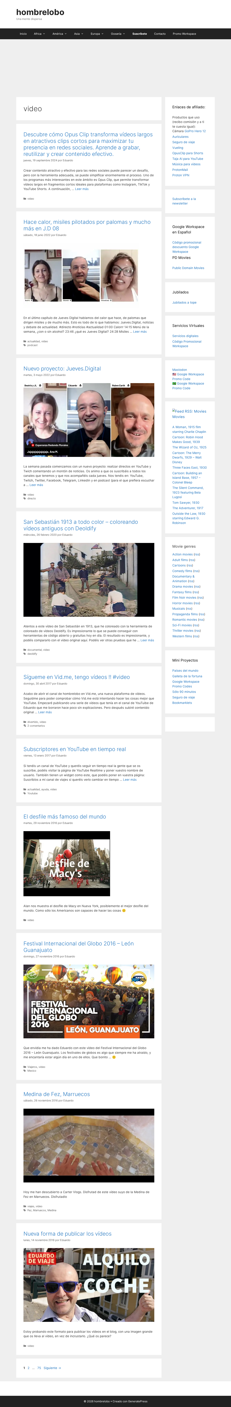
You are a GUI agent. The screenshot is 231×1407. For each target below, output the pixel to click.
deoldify (32, 653)
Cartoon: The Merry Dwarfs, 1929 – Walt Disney (187, 457)
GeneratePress (137, 1401)
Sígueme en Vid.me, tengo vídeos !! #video (76, 677)
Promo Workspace (184, 33)
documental (34, 649)
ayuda (45, 789)
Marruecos (39, 1210)
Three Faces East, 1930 (189, 467)
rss (197, 554)
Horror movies (182, 603)
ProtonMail (180, 170)
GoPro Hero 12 (195, 131)
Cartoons (179, 565)
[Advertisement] (115, 66)
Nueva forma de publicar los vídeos (67, 1233)
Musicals (178, 608)
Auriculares (180, 136)
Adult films (180, 560)
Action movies (182, 554)
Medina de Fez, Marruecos (56, 1094)
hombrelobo (40, 12)
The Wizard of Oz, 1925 (189, 447)
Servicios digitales (185, 336)
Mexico (31, 1070)
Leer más (82, 189)
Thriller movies (182, 630)
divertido (32, 721)
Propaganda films (185, 614)
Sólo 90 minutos (184, 692)
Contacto (160, 33)
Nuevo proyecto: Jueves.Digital (62, 368)
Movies (178, 417)
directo (31, 498)
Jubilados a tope (184, 302)
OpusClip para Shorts (187, 153)
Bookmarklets (182, 703)
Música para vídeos (186, 164)
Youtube (32, 793)
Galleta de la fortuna (187, 676)
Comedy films (182, 571)
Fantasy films (182, 592)
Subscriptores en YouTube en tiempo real (74, 749)
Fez (29, 1210)
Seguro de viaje (183, 142)
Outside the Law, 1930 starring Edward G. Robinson (188, 518)
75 (39, 1368)
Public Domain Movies (188, 268)
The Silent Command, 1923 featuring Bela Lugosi (188, 492)
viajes (30, 1206)
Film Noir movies (184, 597)
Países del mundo (185, 670)
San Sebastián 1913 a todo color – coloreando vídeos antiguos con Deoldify (80, 525)
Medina (51, 1210)
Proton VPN (180, 175)
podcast (32, 345)
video (30, 198)
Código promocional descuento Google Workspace (186, 247)
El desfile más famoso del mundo (64, 816)
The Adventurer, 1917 (187, 508)
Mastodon (179, 370)
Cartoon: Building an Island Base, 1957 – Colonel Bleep (187, 477)
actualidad (33, 341)
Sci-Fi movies (182, 625)
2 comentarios (36, 725)
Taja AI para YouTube (187, 159)
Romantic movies (184, 619)
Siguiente (52, 1368)
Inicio (23, 33)
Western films (182, 636)
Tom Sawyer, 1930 (185, 502)
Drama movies (182, 586)
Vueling (177, 148)
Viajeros (32, 1066)
